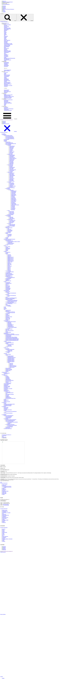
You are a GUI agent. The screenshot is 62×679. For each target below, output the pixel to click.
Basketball (5, 30)
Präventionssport (6, 48)
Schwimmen (6, 42)
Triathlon (5, 37)
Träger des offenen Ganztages (8, 44)
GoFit (5, 53)
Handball (5, 34)
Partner (5, 104)
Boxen (5, 31)
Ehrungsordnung (6, 65)
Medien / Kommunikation (7, 83)
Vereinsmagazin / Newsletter (8, 85)
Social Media (6, 84)
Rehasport (5, 49)
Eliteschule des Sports (7, 102)
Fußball (5, 33)
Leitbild (5, 73)
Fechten (5, 32)
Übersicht (5, 81)
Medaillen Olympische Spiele (8, 94)
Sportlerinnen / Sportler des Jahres (9, 96)
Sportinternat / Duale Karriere (8, 99)
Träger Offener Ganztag (7, 28)
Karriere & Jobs (6, 90)
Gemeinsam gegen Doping (8, 97)
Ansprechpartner (6, 76)
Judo (4, 35)
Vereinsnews (6, 86)
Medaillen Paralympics (7, 95)
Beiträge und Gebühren (7, 50)
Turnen (5, 38)
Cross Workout (6, 56)
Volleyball (5, 39)
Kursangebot (6, 55)
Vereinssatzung (6, 64)
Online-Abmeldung (7, 70)
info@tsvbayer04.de (6, 504)
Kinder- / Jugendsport (7, 40)
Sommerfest (5, 92)
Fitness (5, 47)
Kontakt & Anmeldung (7, 51)
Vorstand (5, 77)
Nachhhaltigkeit (6, 109)
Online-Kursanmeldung (7, 24)
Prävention (5, 25)
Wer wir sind (6, 72)
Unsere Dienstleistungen (7, 59)
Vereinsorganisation (7, 75)
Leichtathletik (6, 36)
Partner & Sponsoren (7, 74)
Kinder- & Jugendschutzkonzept (8, 108)
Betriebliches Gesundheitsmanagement (9, 58)
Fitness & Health (6, 26)
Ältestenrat (5, 78)
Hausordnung (6, 66)
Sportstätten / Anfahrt (7, 80)
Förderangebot (6, 101)
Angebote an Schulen (7, 45)
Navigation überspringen (3, 21)
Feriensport (5, 27)
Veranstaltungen (6, 52)
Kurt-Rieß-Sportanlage (7, 82)
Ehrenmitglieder (6, 79)
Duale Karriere (6, 100)
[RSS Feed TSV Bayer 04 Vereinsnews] (8, 9)
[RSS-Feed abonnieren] (5, 123)
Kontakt (4, 11)
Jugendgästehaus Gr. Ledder (8, 43)
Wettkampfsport (6, 29)
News (5, 105)
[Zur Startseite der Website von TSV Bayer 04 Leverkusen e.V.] (6, 119)
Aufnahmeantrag (6, 62)
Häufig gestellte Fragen (7, 91)
